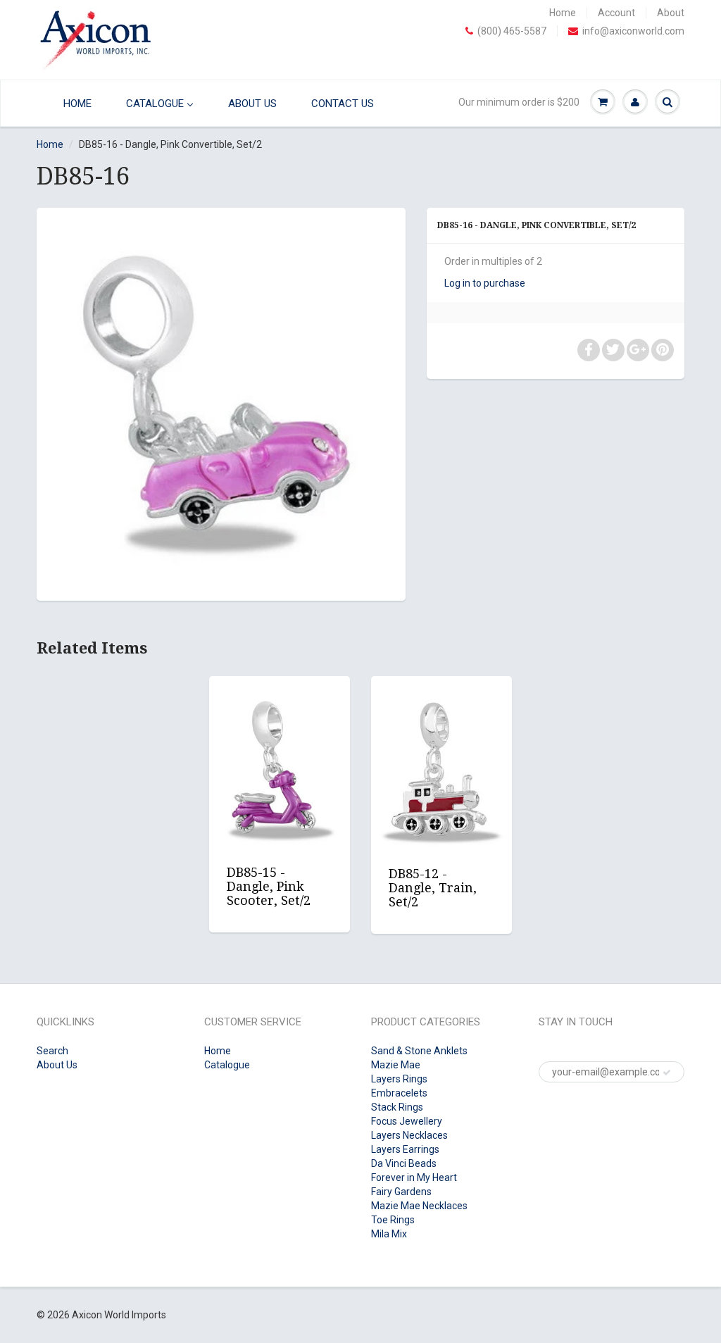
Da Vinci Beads (404, 1163)
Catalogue (227, 1064)
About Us (57, 1064)
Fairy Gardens (401, 1191)
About (670, 12)
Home (562, 12)
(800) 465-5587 (511, 31)
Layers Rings (399, 1079)
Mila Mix (389, 1233)
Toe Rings (393, 1219)
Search (52, 1050)
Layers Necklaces (409, 1135)
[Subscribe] (667, 1072)
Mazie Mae (395, 1064)
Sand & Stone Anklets (419, 1050)
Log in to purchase (484, 283)
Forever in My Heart (414, 1177)
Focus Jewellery (406, 1121)
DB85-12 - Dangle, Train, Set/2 (433, 887)
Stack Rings (397, 1107)
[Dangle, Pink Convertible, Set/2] (221, 402)
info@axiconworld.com (633, 31)
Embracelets (399, 1093)
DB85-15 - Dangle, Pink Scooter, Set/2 (269, 886)
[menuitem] (68, 103)
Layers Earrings (405, 1149)
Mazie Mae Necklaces (419, 1205)
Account (616, 12)
